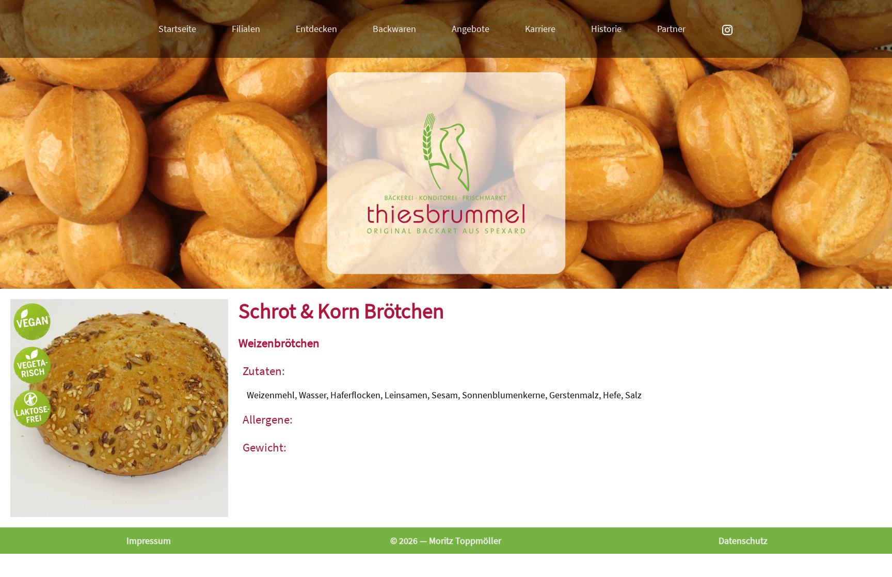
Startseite (177, 29)
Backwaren (394, 29)
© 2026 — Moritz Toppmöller (445, 541)
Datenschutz (743, 541)
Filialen (246, 29)
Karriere (540, 29)
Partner (671, 29)
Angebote (470, 29)
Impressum (148, 541)
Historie (606, 29)
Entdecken (316, 29)
